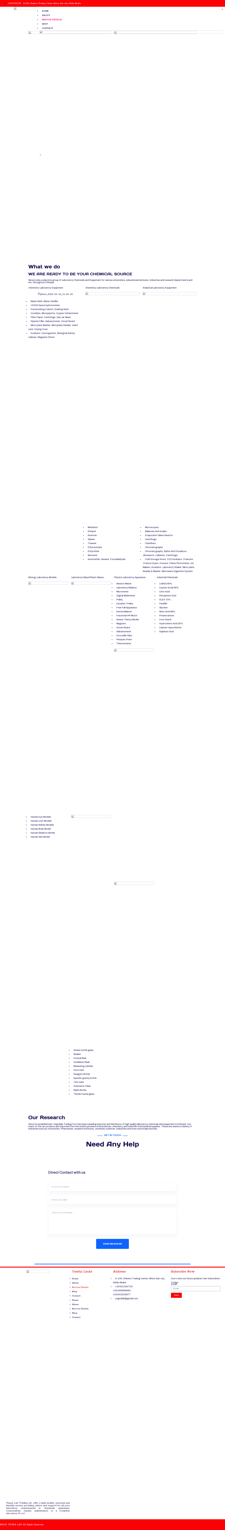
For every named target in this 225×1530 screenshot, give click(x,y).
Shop (45, 24)
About (46, 15)
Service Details (52, 20)
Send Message (112, 1244)
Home (45, 11)
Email (174, 1284)
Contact (47, 28)
